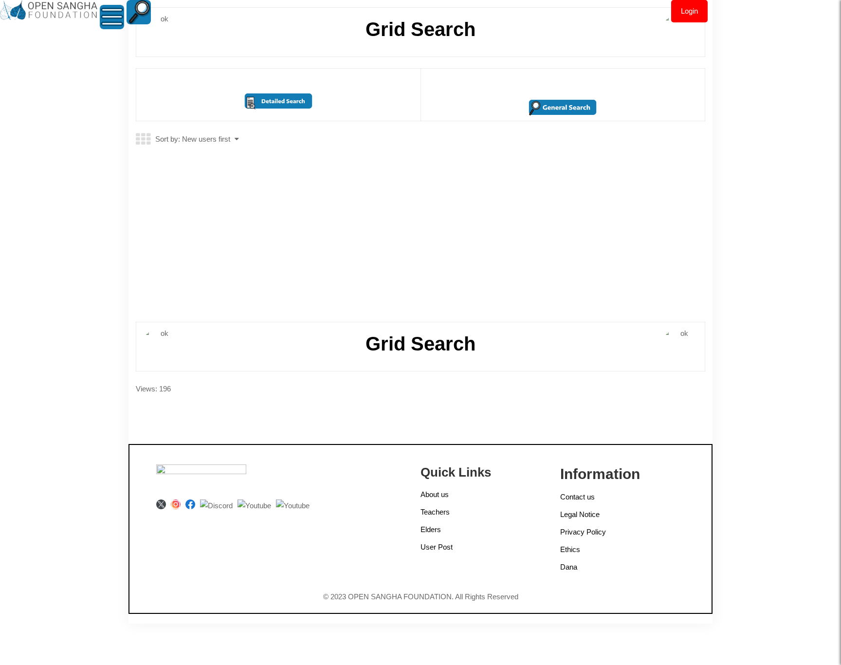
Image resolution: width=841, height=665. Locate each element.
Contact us (577, 497)
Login (689, 11)
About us (434, 494)
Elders (430, 529)
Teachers (435, 512)
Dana (568, 567)
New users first (206, 139)
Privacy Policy (583, 532)
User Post (436, 547)
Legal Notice (580, 514)
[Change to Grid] (143, 139)
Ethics (570, 549)
